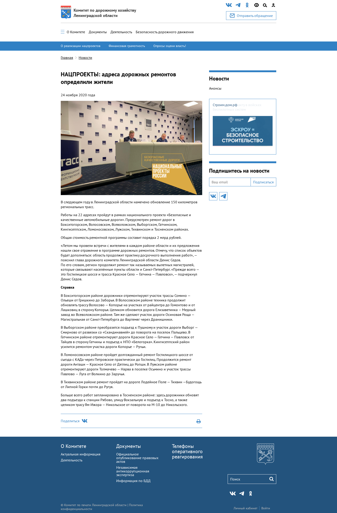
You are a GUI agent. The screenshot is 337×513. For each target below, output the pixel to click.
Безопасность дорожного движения (165, 32)
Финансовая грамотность (127, 46)
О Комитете (76, 32)
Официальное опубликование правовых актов (137, 458)
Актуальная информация (80, 454)
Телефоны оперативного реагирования (187, 451)
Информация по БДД (133, 480)
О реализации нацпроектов (80, 46)
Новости (85, 57)
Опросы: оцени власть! (169, 46)
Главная (67, 57)
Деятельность (121, 32)
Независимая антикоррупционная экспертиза (132, 471)
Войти (265, 508)
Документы (98, 32)
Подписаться (263, 182)
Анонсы (215, 88)
